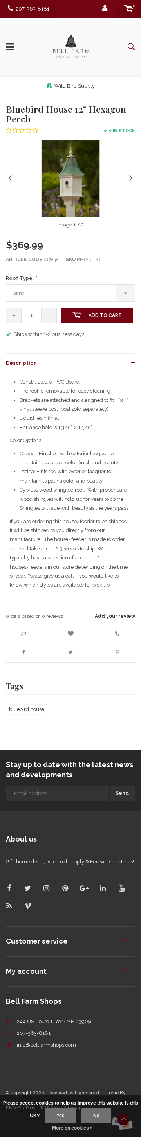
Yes (60, 1115)
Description (21, 363)
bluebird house (26, 709)
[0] (128, 9)
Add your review (115, 616)
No (96, 1115)
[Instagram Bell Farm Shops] (46, 888)
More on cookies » (72, 1128)
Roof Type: (21, 278)
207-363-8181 (32, 9)
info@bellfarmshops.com (46, 1045)
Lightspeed (87, 1092)
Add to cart (105, 315)
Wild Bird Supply (74, 86)
